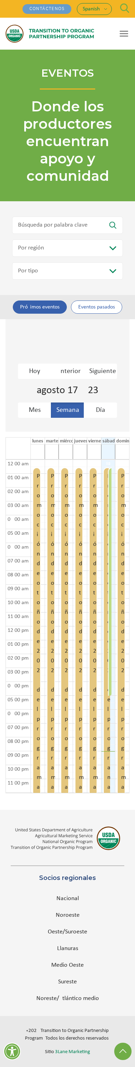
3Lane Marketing (72, 1052)
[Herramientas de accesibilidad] (12, 1051)
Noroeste (68, 915)
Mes (35, 410)
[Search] (124, 8)
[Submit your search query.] (112, 225)
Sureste (67, 982)
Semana (67, 410)
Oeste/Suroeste (67, 932)
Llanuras (67, 948)
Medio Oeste (67, 965)
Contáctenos (46, 8)
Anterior (68, 371)
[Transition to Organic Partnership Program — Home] (50, 34)
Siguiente (102, 371)
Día (100, 410)
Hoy (34, 371)
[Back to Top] (123, 1051)
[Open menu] (123, 33)
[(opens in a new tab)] (67, 838)
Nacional (67, 898)
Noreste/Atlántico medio (67, 998)
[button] (36, 626)
